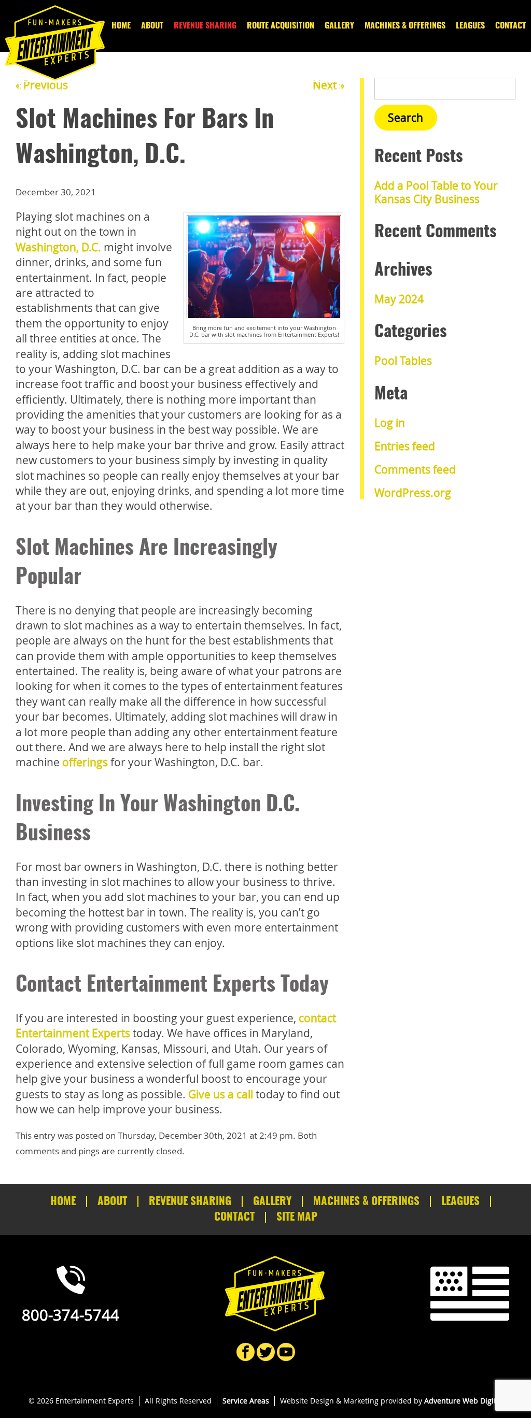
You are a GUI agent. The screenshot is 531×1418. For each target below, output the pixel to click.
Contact (510, 26)
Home (121, 26)
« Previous (42, 85)
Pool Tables (403, 360)
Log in (389, 423)
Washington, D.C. (58, 247)
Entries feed (404, 446)
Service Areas (245, 1401)
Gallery (339, 26)
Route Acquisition (280, 26)
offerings (85, 762)
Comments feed (415, 469)
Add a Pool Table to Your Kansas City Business (436, 192)
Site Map (296, 1217)
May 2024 (399, 299)
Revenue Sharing (205, 26)
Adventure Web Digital (463, 1401)
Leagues (470, 26)
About (152, 26)
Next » (328, 85)
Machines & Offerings (405, 26)
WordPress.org (412, 492)
